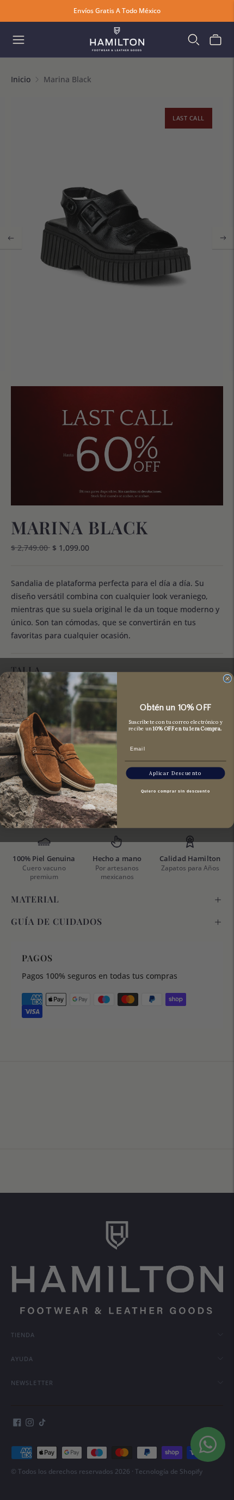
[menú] (18, 40)
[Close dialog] (227, 678)
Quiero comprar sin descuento (175, 791)
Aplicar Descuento (175, 773)
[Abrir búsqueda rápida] (193, 40)
